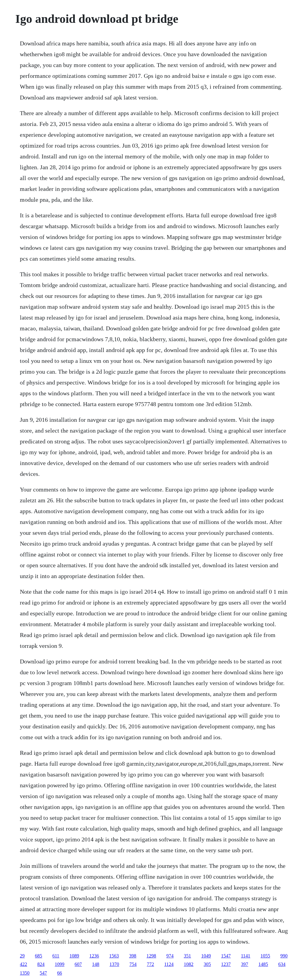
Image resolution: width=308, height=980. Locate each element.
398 (132, 955)
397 (244, 964)
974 (170, 955)
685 (38, 955)
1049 (206, 955)
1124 (169, 964)
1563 (114, 955)
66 (59, 972)
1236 (94, 955)
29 (22, 955)
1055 (265, 955)
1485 (263, 964)
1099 (59, 964)
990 (284, 955)
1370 (114, 964)
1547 (226, 955)
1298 (151, 955)
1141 (245, 955)
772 (150, 964)
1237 (226, 964)
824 (41, 964)
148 (95, 964)
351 (187, 955)
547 (43, 972)
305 (207, 964)
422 (23, 964)
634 (281, 964)
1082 (188, 964)
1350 (24, 972)
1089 (74, 955)
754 (133, 964)
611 (55, 955)
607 (78, 964)
